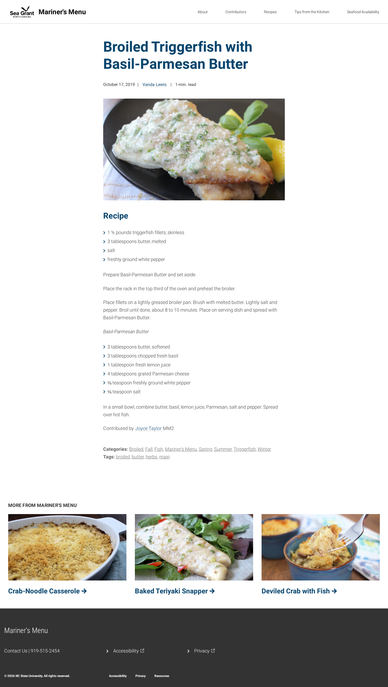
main (164, 456)
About (203, 12)
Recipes (270, 12)
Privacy (140, 676)
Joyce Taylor (148, 428)
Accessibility (118, 676)
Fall (149, 449)
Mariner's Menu (181, 449)
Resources (161, 676)
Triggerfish (245, 449)
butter (138, 456)
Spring (205, 449)
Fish (158, 449)
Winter (264, 449)
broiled (123, 456)
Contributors (235, 12)
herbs (151, 456)
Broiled (136, 449)
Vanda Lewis (155, 84)
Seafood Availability (363, 12)
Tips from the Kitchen (312, 12)
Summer (223, 449)
